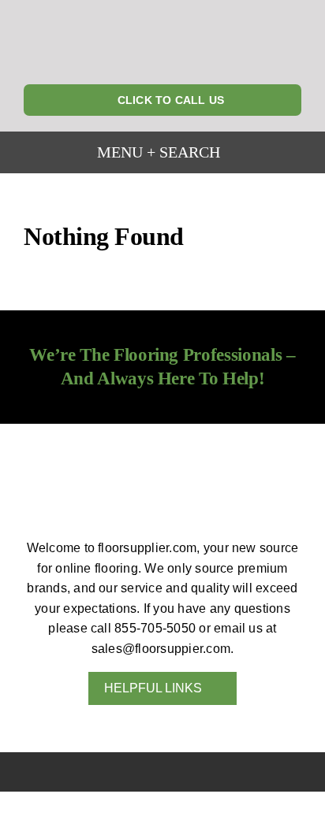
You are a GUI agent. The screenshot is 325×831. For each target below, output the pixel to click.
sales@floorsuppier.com (161, 648)
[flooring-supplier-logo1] (162, 12)
